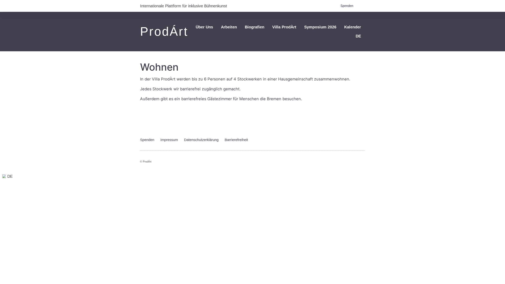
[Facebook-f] (363, 163)
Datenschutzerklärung (201, 140)
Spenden (147, 140)
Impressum (169, 140)
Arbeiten (229, 27)
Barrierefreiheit (236, 140)
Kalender (352, 27)
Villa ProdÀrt (284, 27)
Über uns (204, 27)
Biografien (254, 27)
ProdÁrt (164, 31)
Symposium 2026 (320, 27)
